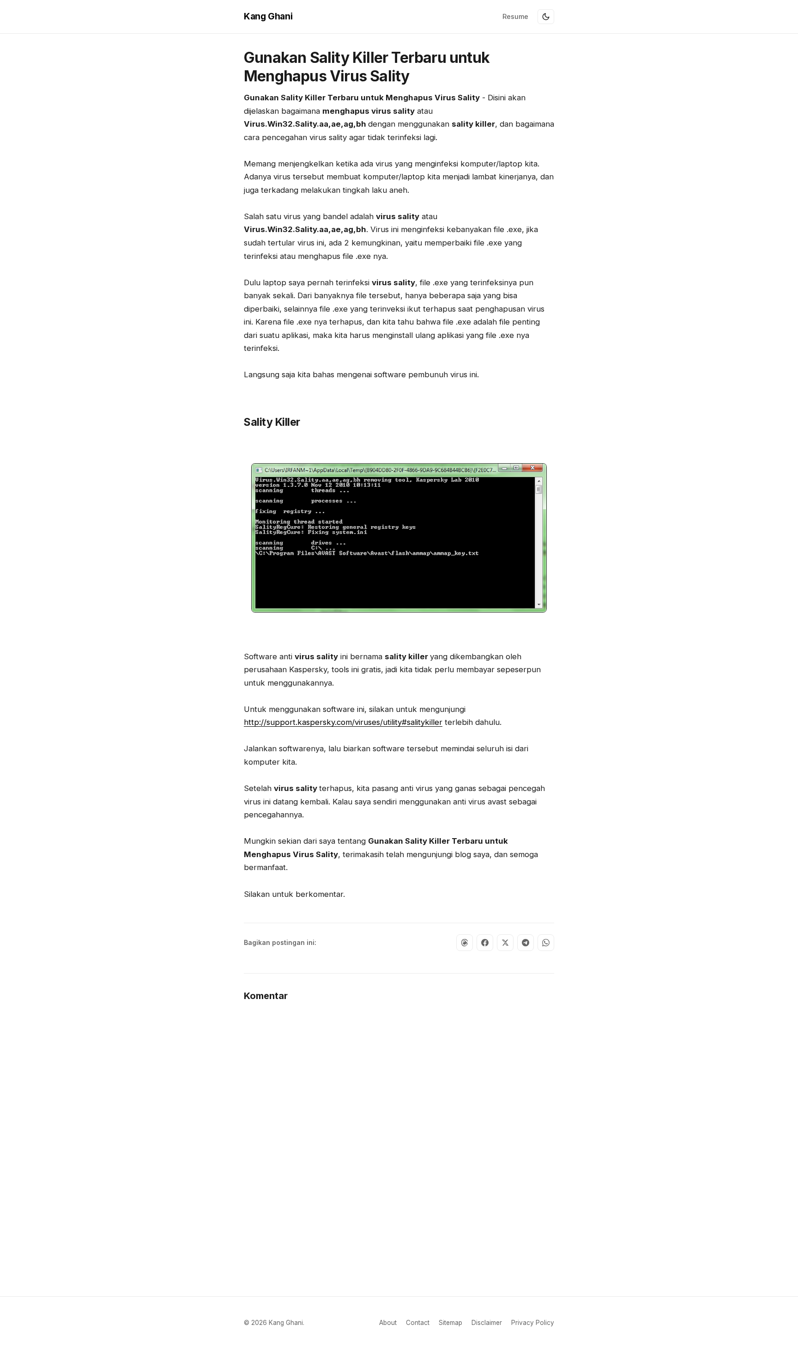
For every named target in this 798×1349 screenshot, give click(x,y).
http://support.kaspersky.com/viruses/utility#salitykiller (343, 722)
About (388, 1322)
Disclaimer (487, 1322)
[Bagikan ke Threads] (464, 942)
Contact (417, 1322)
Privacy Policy (532, 1322)
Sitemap (450, 1322)
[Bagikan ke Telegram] (525, 942)
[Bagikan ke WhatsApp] (546, 942)
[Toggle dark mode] (546, 16)
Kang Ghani (268, 16)
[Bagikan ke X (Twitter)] (505, 942)
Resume (515, 16)
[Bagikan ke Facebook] (485, 942)
